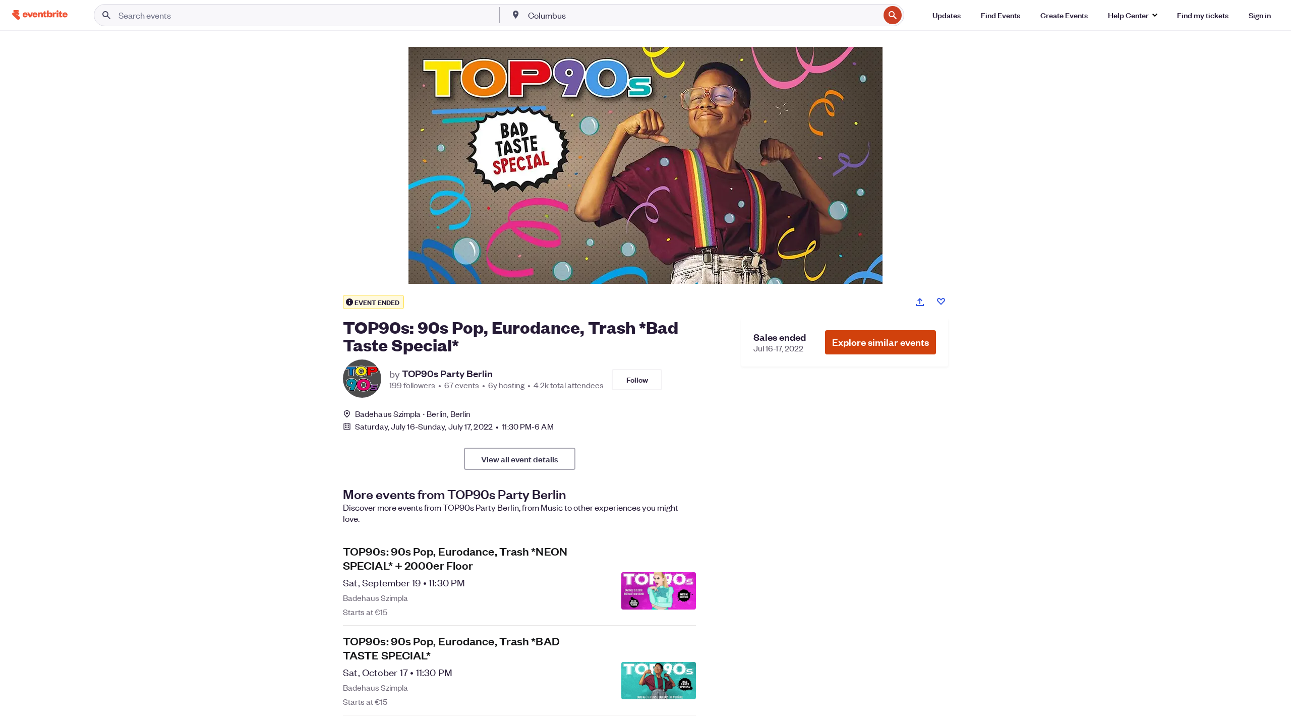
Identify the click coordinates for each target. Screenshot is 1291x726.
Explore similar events (880, 342)
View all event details (519, 458)
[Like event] (941, 301)
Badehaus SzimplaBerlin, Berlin (413, 413)
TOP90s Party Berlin (447, 373)
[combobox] (703, 15)
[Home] (40, 15)
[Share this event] (920, 302)
